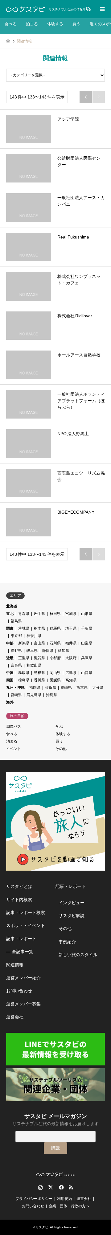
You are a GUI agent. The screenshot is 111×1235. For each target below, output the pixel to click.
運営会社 (14, 1016)
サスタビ (42, 1227)
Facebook (61, 1187)
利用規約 (64, 1199)
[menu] (101, 9)
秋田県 (55, 613)
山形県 (86, 613)
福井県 (70, 643)
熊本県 (82, 687)
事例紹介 (67, 941)
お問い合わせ (19, 990)
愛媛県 (55, 680)
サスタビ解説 (71, 915)
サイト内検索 (19, 899)
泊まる (32, 24)
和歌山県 (34, 665)
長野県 (16, 650)
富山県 (39, 643)
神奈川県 (34, 636)
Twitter (50, 1187)
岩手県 (39, 613)
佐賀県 (50, 687)
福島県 (16, 621)
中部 (10, 643)
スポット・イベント (25, 925)
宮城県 (70, 613)
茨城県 (23, 628)
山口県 (86, 673)
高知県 (70, 680)
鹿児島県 (34, 695)
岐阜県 (32, 650)
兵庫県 (86, 658)
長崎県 (66, 687)
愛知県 (63, 650)
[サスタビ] (25, 9)
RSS (71, 1187)
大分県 (97, 687)
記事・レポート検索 (25, 912)
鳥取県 (23, 673)
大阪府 (70, 658)
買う (76, 24)
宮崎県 (16, 695)
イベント (13, 749)
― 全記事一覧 (19, 951)
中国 (10, 673)
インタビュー (71, 902)
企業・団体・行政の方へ (69, 1206)
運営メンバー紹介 (23, 977)
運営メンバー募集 (23, 1003)
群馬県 (55, 628)
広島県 (70, 673)
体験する (55, 24)
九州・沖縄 (15, 687)
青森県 (23, 613)
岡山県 (55, 673)
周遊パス (13, 726)
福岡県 (34, 687)
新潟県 (23, 643)
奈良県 (16, 665)
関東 (10, 628)
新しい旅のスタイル (78, 954)
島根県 (39, 673)
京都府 (55, 658)
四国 (10, 680)
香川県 (39, 680)
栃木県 (39, 628)
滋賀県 (39, 658)
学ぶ (59, 726)
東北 (10, 613)
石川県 (55, 643)
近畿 (10, 658)
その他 (61, 749)
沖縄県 (51, 695)
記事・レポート (21, 938)
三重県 (23, 658)
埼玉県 (70, 628)
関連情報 (14, 964)
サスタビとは (19, 886)
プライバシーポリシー (33, 1199)
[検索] (88, 9)
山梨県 (86, 643)
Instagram (40, 1187)
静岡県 (47, 650)
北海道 (11, 606)
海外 (10, 702)
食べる (11, 24)
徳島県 (23, 680)
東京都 (16, 636)
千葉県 (86, 628)
